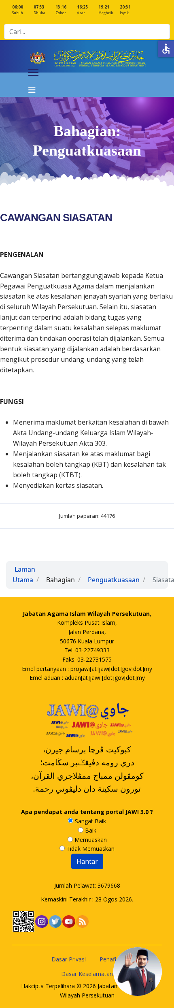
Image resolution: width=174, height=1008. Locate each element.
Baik (89, 830)
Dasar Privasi (68, 959)
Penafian (111, 959)
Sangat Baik (89, 821)
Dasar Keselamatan (87, 974)
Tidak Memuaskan (90, 848)
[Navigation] (33, 85)
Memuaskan (90, 840)
